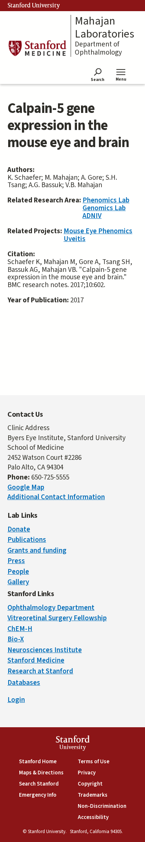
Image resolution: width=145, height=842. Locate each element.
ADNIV (92, 216)
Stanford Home (38, 761)
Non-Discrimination (102, 806)
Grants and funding (37, 551)
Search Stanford (39, 784)
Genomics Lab (104, 208)
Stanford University (33, 5)
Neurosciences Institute (44, 650)
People (18, 572)
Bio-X (15, 639)
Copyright (90, 784)
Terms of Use (93, 761)
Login (16, 700)
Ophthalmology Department (50, 608)
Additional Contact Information (56, 497)
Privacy (87, 773)
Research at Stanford (40, 671)
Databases (23, 683)
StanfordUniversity (73, 744)
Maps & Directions (41, 773)
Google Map (25, 487)
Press (16, 561)
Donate (18, 529)
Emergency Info (38, 795)
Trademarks (92, 795)
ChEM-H (19, 629)
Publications (26, 540)
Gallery (18, 582)
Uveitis (75, 239)
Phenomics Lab (106, 200)
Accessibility (93, 817)
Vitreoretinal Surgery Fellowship (57, 618)
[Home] (37, 48)
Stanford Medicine (35, 661)
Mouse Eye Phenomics (98, 231)
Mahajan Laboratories (104, 27)
